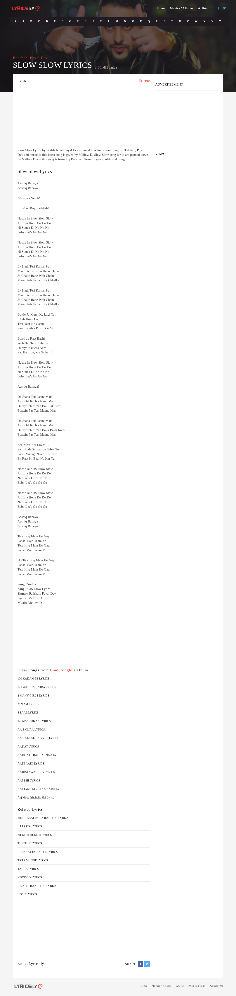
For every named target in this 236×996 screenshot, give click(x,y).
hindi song (104, 150)
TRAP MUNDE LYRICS (33, 860)
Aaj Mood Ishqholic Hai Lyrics (36, 797)
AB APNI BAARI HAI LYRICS (37, 885)
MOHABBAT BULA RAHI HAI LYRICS (43, 817)
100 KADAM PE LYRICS (33, 678)
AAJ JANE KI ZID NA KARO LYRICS (42, 789)
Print (146, 81)
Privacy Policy (197, 985)
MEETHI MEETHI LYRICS (35, 834)
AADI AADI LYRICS (31, 763)
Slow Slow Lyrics (35, 171)
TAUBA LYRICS (28, 868)
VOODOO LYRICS (30, 877)
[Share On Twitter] (147, 964)
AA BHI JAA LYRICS (31, 729)
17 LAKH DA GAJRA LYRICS (37, 687)
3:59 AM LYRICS (28, 704)
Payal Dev (39, 58)
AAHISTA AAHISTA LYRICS (36, 772)
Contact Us (216, 985)
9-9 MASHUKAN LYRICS (34, 721)
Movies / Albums (181, 8)
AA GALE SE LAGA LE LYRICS (38, 738)
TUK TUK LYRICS (30, 843)
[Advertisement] (84, 116)
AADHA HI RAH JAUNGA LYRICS (40, 755)
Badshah (20, 58)
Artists (203, 8)
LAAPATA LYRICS (30, 826)
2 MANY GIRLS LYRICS (33, 695)
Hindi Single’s (107, 67)
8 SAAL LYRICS (28, 712)
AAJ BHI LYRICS (29, 780)
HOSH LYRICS (27, 894)
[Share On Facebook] (140, 964)
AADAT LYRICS (28, 746)
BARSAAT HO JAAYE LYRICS (38, 851)
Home (161, 8)
